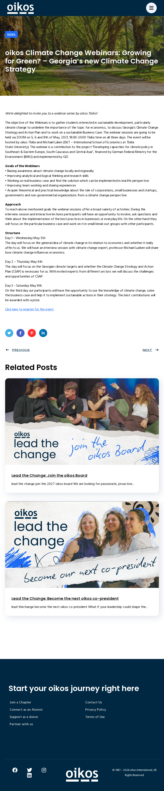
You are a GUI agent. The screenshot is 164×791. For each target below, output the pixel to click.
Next (147, 350)
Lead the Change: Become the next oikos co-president (65, 598)
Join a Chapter (20, 702)
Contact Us (93, 702)
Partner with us (21, 724)
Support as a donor (24, 717)
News (11, 34)
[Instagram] (44, 770)
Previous (21, 350)
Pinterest (32, 333)
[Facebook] (15, 770)
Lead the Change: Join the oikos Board (49, 475)
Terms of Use (95, 717)
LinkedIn (43, 333)
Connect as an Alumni (26, 709)
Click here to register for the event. (29, 309)
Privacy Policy (95, 709)
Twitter (9, 333)
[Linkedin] (29, 775)
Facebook (20, 333)
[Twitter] (29, 770)
